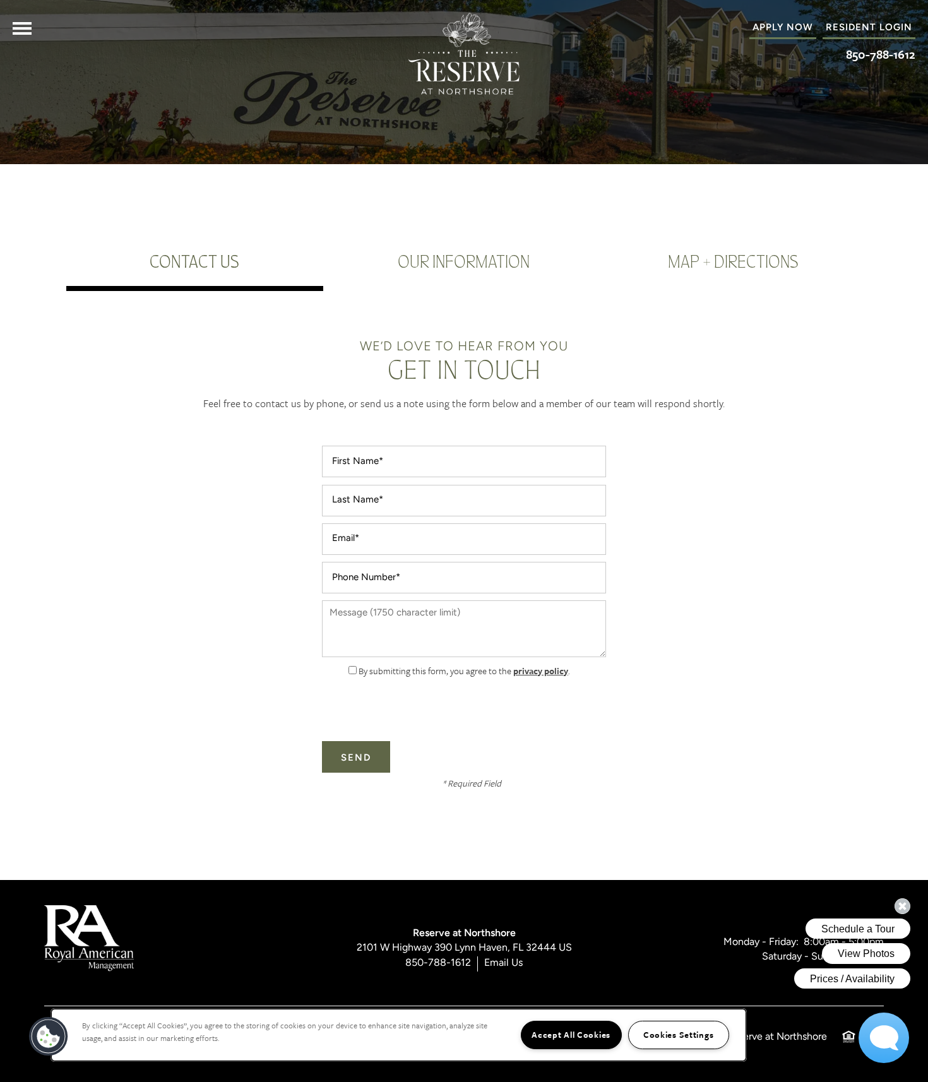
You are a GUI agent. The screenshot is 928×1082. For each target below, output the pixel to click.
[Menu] (22, 28)
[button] (869, 28)
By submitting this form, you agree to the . (464, 670)
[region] (399, 1035)
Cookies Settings (678, 1034)
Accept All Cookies (571, 1034)
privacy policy (540, 670)
